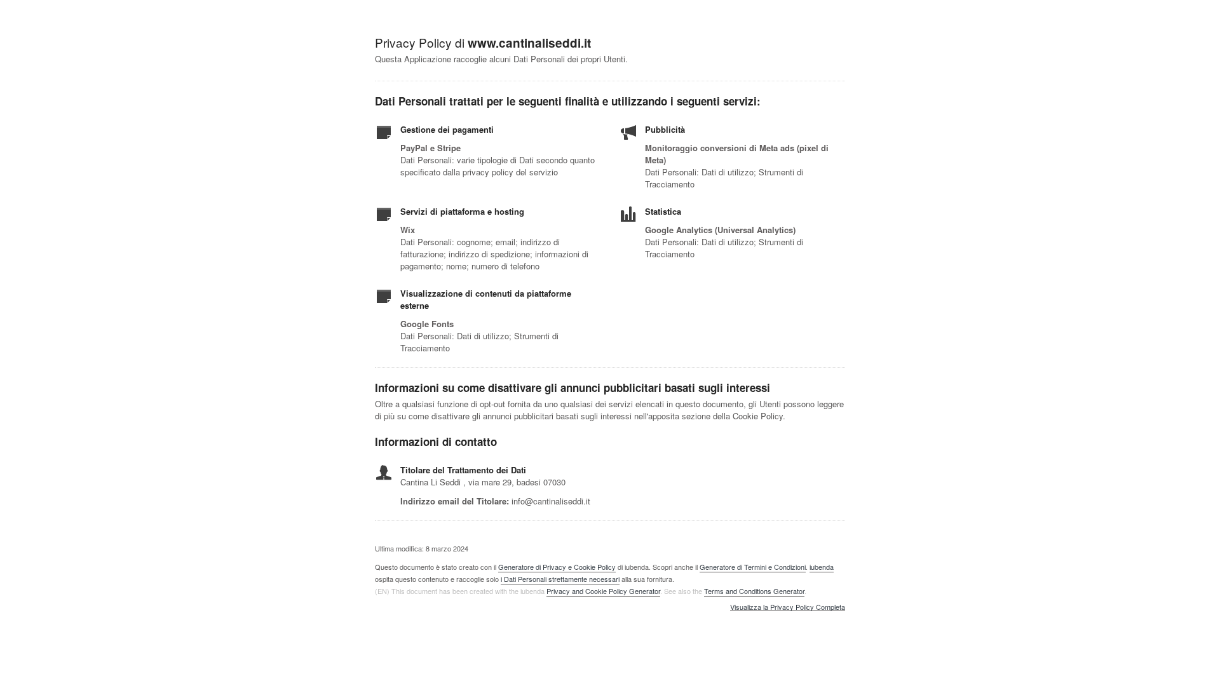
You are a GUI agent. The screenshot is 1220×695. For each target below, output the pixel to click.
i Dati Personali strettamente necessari (560, 579)
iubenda (822, 567)
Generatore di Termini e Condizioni (753, 567)
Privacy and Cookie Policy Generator (603, 591)
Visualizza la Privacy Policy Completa (787, 607)
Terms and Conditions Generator (754, 591)
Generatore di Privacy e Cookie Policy (557, 567)
